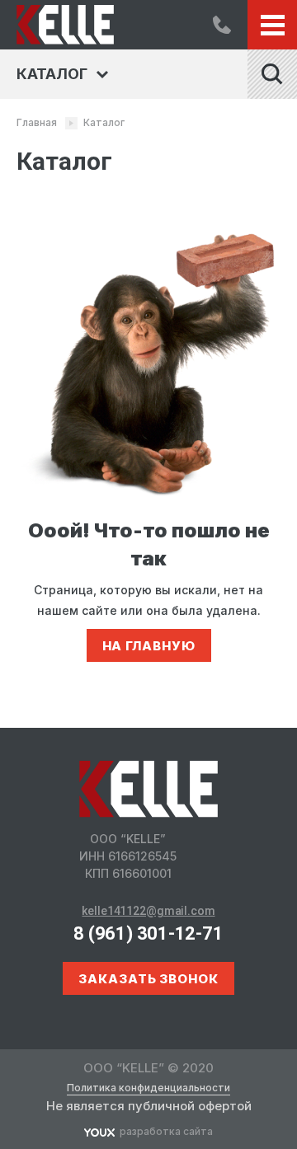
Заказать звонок (148, 979)
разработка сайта (166, 1131)
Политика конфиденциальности (148, 1088)
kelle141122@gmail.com (148, 910)
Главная (36, 122)
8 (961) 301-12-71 (222, 25)
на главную (149, 646)
